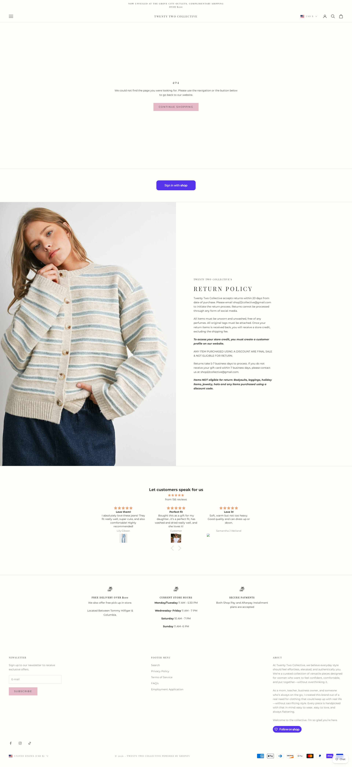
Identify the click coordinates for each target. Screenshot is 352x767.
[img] (176, 495)
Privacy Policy (160, 671)
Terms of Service (161, 677)
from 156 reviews (176, 499)
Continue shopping (176, 106)
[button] (173, 548)
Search (155, 665)
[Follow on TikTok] (30, 743)
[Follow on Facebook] (10, 743)
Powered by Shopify (176, 756)
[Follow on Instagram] (20, 743)
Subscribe (23, 691)
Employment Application (167, 689)
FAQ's (155, 683)
